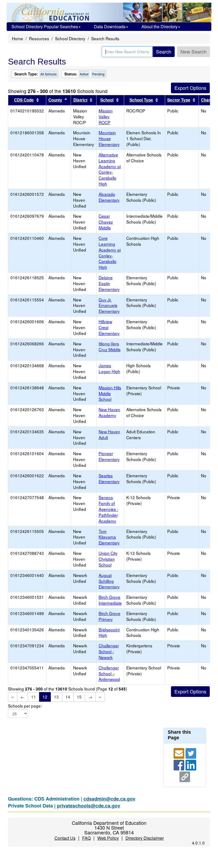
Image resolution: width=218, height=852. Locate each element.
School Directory (70, 38)
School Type (141, 100)
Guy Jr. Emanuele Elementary (109, 305)
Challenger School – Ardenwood (109, 673)
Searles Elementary (109, 478)
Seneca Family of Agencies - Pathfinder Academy (108, 508)
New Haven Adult (109, 434)
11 (33, 697)
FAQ (86, 838)
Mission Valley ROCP (106, 116)
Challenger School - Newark (109, 651)
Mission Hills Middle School (110, 393)
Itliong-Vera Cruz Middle (110, 346)
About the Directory (159, 26)
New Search (194, 51)
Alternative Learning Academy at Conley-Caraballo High (110, 169)
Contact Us (65, 838)
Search (163, 51)
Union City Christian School (108, 559)
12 (45, 697)
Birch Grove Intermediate (110, 600)
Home (17, 38)
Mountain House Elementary (109, 138)
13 (56, 697)
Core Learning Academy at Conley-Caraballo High (110, 252)
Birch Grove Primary (109, 616)
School (107, 100)
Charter (208, 100)
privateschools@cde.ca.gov (88, 805)
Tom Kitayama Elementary (109, 537)
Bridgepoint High (109, 632)
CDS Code (24, 100)
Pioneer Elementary (109, 456)
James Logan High (109, 368)
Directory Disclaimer (144, 838)
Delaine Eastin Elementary (109, 283)
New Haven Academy (109, 412)
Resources (39, 38)
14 (67, 697)
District (80, 100)
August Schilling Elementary (109, 581)
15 (79, 697)
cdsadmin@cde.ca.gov (109, 798)
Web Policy (108, 838)
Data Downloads (109, 26)
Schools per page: (25, 706)
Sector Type (178, 100)
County (55, 100)
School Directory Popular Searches (44, 26)
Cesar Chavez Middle (106, 222)
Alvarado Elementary (109, 197)
